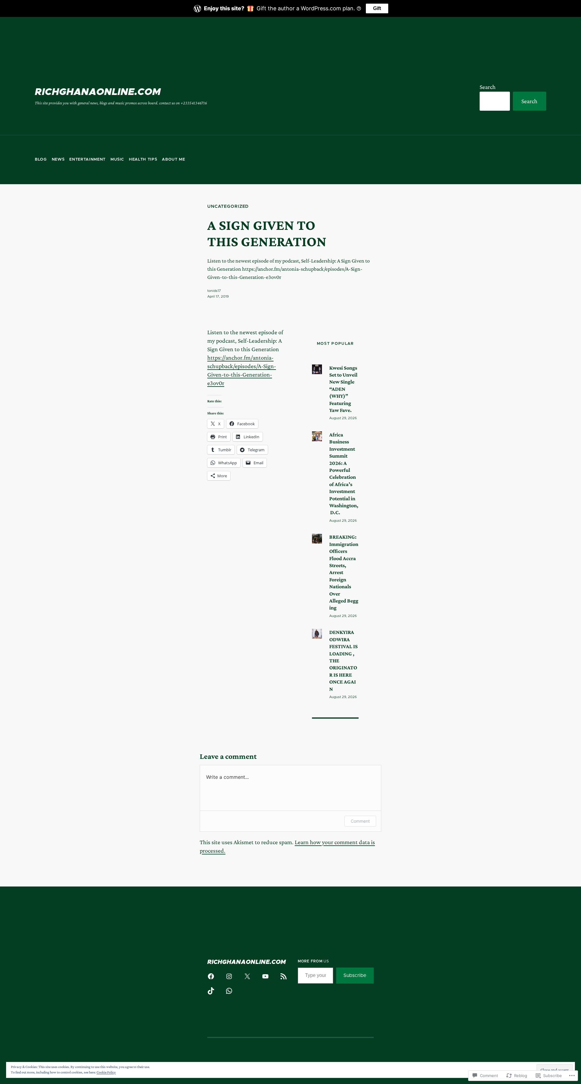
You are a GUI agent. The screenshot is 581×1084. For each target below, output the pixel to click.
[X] (247, 976)
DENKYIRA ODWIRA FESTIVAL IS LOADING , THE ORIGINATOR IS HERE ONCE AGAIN (343, 660)
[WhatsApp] (229, 990)
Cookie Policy (106, 1072)
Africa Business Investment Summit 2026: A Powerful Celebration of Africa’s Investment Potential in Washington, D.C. (343, 473)
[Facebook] (211, 976)
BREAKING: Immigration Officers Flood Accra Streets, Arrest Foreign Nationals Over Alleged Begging (343, 572)
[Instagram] (229, 976)
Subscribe (354, 975)
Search (488, 86)
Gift (377, 8)
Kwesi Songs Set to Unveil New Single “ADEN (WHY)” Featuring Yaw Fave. (343, 388)
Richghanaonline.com (98, 92)
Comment (360, 821)
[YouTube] (265, 976)
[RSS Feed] (283, 976)
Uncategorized (228, 206)
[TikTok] (211, 990)
